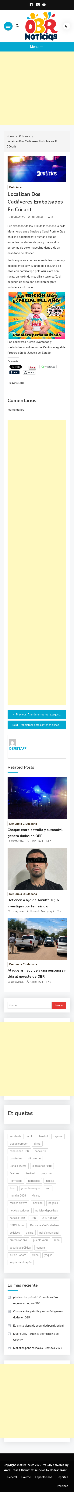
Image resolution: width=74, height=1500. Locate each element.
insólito (50, 1180)
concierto (40, 1151)
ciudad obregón (19, 1143)
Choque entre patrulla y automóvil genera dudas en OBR (38, 1314)
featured (15, 1173)
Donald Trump (18, 1165)
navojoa (38, 1202)
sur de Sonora (18, 1255)
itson (13, 1188)
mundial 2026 (18, 1195)
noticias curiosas (20, 1210)
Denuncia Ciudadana (23, 823)
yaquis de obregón (21, 1262)
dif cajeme (34, 1158)
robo (57, 1240)
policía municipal (49, 1232)
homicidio (34, 1180)
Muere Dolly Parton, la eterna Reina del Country (36, 1336)
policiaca (15, 1232)
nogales (53, 1202)
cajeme (58, 1136)
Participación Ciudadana (44, 1225)
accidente (15, 1136)
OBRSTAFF (38, 217)
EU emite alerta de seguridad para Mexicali (38, 1325)
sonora (41, 1247)
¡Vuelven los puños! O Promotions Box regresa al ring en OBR (35, 1300)
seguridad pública (20, 1247)
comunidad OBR (19, 1151)
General (12, 1477)
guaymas (46, 1173)
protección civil (18, 1240)
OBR (33, 1217)
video (35, 1255)
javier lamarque (30, 1188)
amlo (30, 1136)
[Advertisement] (37, 88)
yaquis (48, 1255)
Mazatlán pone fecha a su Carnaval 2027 (37, 1347)
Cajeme (26, 1477)
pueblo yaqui (40, 1240)
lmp (48, 1188)
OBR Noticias (49, 1217)
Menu (34, 47)
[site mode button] (66, 26)
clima (37, 1143)
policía (29, 1232)
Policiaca (15, 187)
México (36, 1195)
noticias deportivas (46, 1210)
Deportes (62, 1477)
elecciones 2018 (42, 1165)
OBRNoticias (17, 1225)
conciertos (16, 1158)
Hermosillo (16, 1180)
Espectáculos (43, 1477)
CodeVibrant (58, 1470)
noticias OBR (17, 1217)
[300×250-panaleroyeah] (37, 315)
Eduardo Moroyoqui (42, 911)
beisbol (43, 1136)
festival (30, 1173)
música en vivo (18, 1202)
